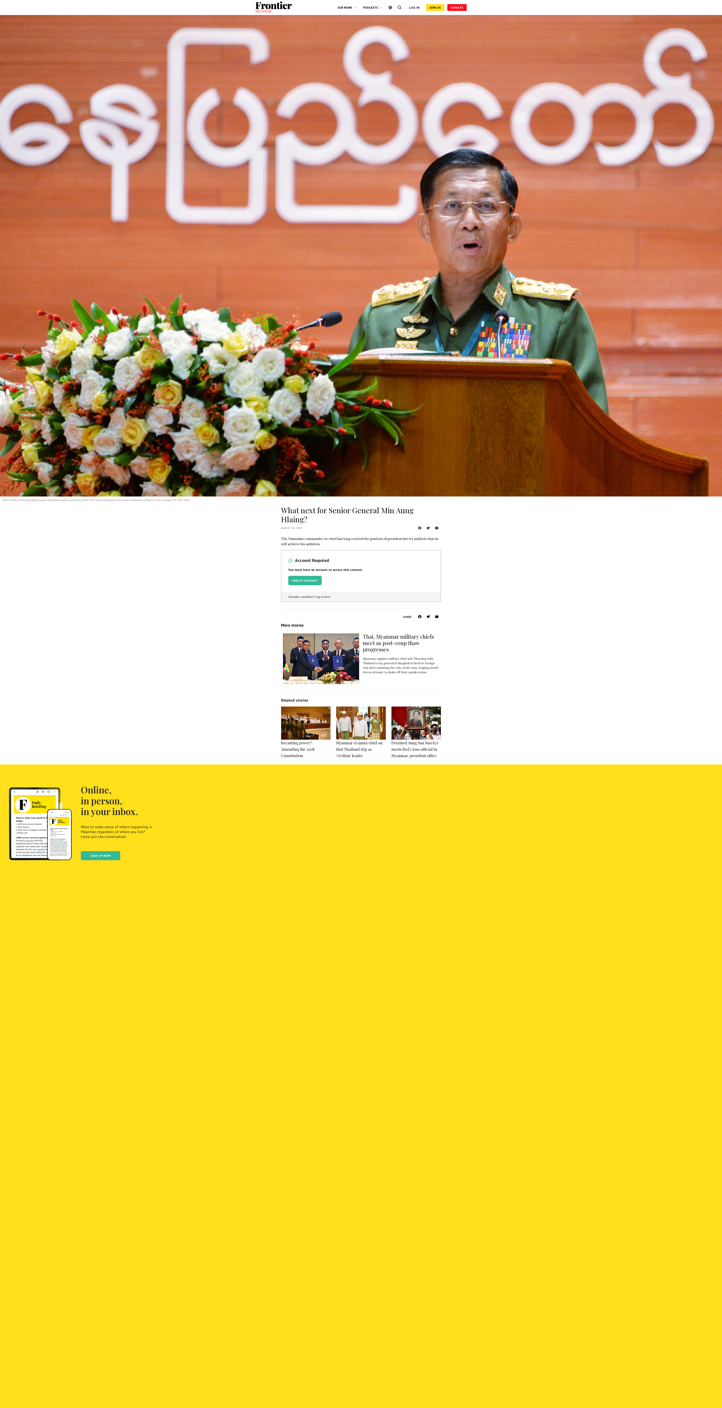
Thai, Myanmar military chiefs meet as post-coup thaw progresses (398, 643)
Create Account (305, 580)
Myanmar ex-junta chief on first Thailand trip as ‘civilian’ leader (359, 749)
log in (414, 7)
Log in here (322, 597)
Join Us (435, 7)
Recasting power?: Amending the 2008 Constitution (298, 749)
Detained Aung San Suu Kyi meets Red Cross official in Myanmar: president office (414, 749)
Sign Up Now (100, 856)
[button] (420, 528)
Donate (457, 7)
